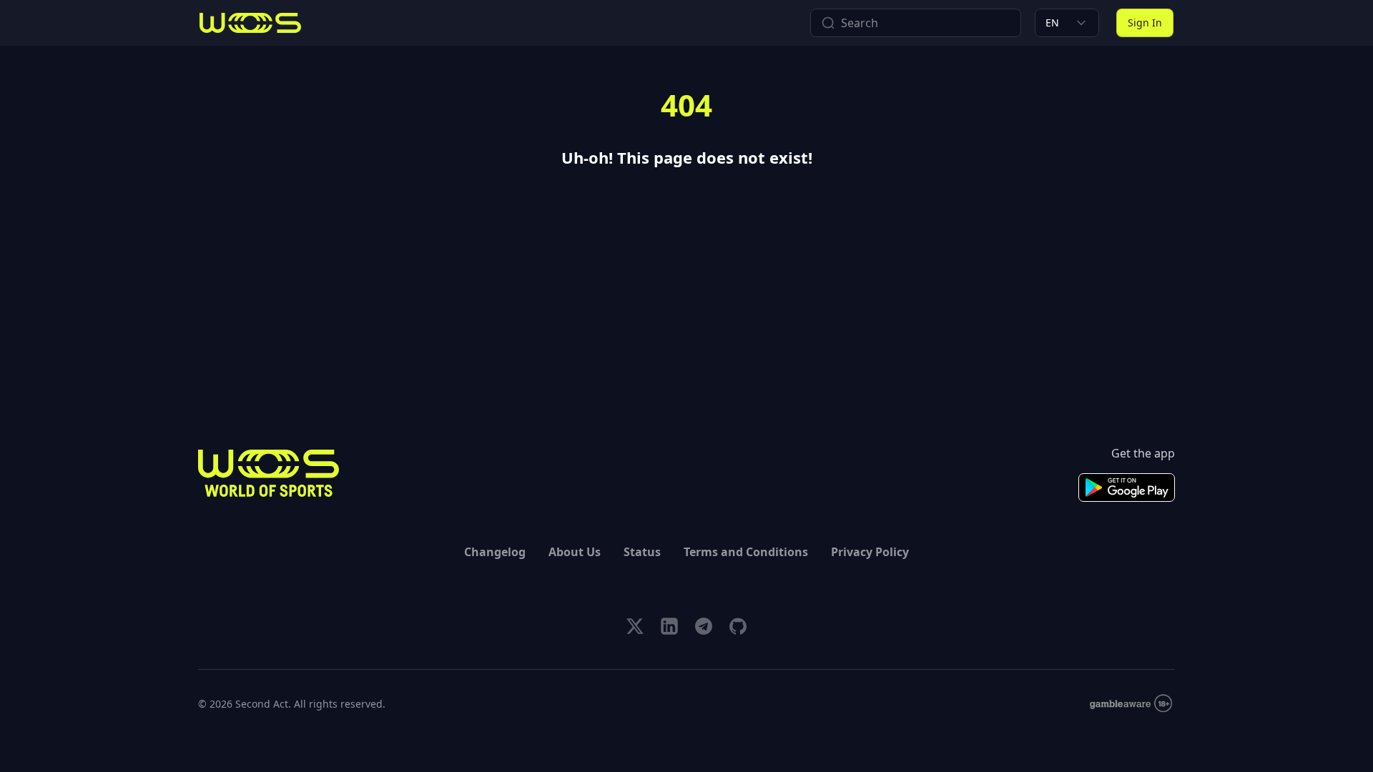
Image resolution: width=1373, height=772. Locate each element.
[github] (738, 626)
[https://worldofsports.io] (250, 23)
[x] (635, 626)
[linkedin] (669, 626)
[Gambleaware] (1131, 704)
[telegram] (703, 626)
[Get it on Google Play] (1126, 487)
